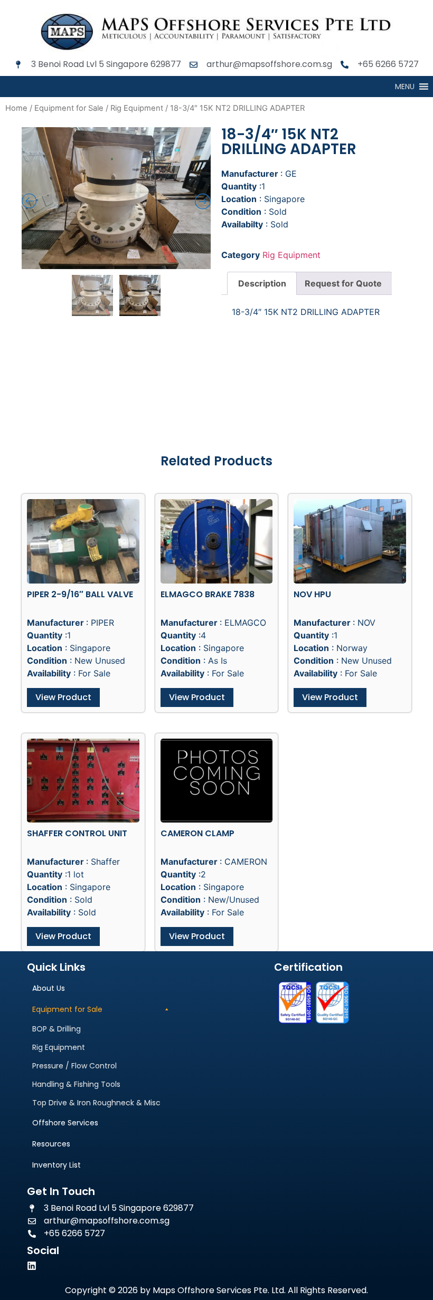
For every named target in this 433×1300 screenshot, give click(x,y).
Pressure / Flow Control (74, 1065)
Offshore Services (65, 1122)
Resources (51, 1144)
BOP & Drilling (56, 1029)
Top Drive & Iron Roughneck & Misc (96, 1102)
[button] (405, 86)
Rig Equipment (136, 108)
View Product (63, 697)
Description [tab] (262, 283)
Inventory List (56, 1165)
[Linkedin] (31, 1265)
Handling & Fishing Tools (76, 1084)
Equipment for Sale (68, 108)
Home (16, 108)
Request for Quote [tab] (343, 283)
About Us (48, 988)
